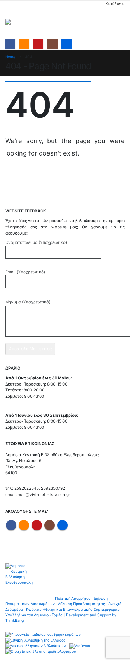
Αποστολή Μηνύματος (30, 348)
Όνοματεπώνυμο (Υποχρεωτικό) (36, 242)
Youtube (37, 525)
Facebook (11, 525)
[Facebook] (10, 44)
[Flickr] (66, 44)
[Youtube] (38, 44)
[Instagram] (52, 44)
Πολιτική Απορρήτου (72, 598)
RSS (24, 525)
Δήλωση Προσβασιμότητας (81, 604)
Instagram (49, 525)
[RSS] (24, 44)
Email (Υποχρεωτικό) (25, 271)
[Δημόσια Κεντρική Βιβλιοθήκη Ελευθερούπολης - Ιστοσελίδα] (24, 22)
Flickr (62, 525)
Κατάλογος (115, 3)
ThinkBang (14, 620)
